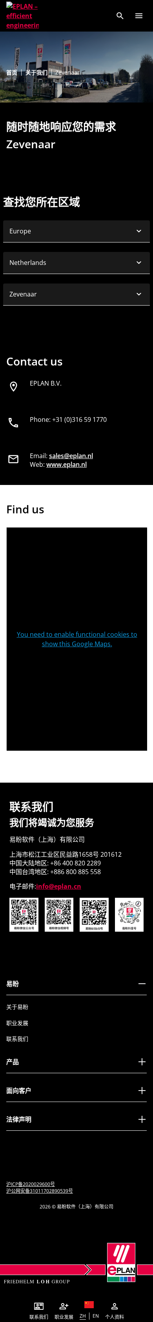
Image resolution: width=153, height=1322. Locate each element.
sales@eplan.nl (71, 455)
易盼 (12, 983)
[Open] (139, 16)
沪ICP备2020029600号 (30, 1184)
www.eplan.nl (66, 464)
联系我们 (17, 1038)
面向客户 (18, 1090)
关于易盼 (17, 1007)
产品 (12, 1061)
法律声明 (18, 1119)
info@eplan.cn (58, 886)
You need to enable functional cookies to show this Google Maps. (77, 639)
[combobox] (76, 231)
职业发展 (17, 1023)
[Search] (120, 16)
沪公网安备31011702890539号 (39, 1191)
